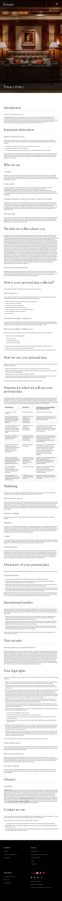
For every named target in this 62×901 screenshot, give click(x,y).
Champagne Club (9, 876)
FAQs (32, 861)
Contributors (36, 857)
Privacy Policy (36, 881)
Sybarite (8, 4)
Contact (34, 864)
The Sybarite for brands (39, 854)
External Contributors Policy (41, 887)
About (6, 851)
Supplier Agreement (37, 884)
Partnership (35, 851)
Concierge (7, 886)
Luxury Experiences (10, 854)
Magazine (7, 857)
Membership (8, 883)
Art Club (7, 879)
